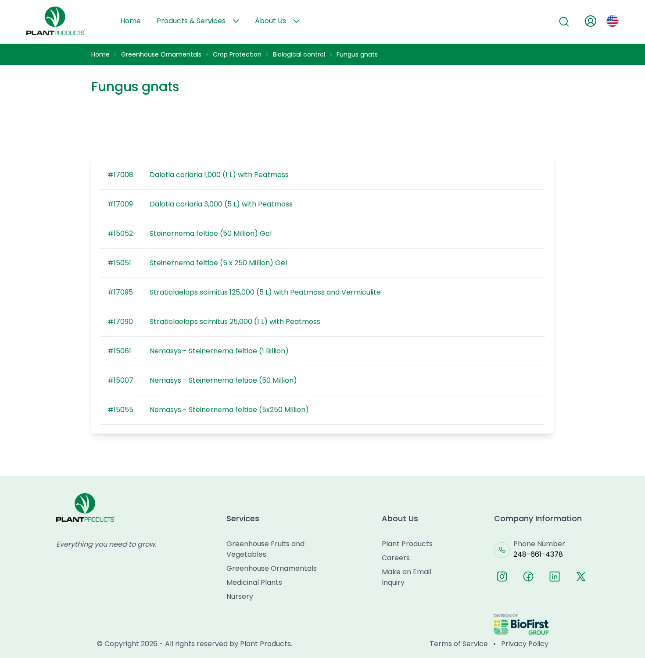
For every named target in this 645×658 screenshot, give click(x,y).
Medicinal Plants (254, 582)
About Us (270, 21)
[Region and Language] (612, 21)
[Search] (564, 22)
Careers (396, 558)
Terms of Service (459, 644)
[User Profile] (591, 21)
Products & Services (191, 21)
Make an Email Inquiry (406, 577)
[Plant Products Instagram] (502, 576)
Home (130, 21)
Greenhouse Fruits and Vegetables (265, 549)
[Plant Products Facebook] (528, 576)
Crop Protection (237, 54)
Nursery (239, 596)
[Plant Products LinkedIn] (554, 576)
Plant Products (407, 544)
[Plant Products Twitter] (581, 576)
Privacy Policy (524, 644)
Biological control (299, 54)
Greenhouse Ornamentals (161, 54)
